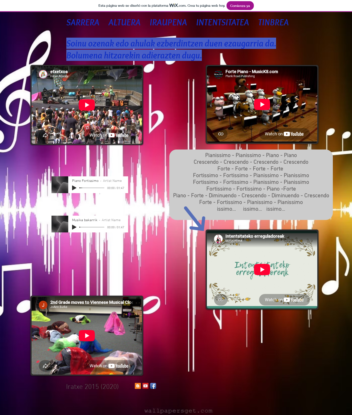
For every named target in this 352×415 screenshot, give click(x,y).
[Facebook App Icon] (153, 386)
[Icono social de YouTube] (145, 386)
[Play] (74, 187)
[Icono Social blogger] (138, 386)
